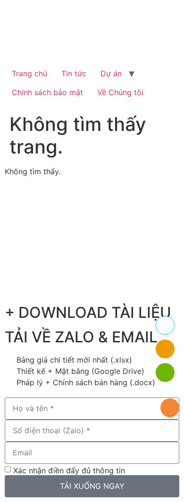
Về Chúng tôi (120, 92)
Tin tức (73, 73)
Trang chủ (29, 73)
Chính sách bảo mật (47, 92)
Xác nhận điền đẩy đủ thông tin (69, 470)
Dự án (111, 73)
